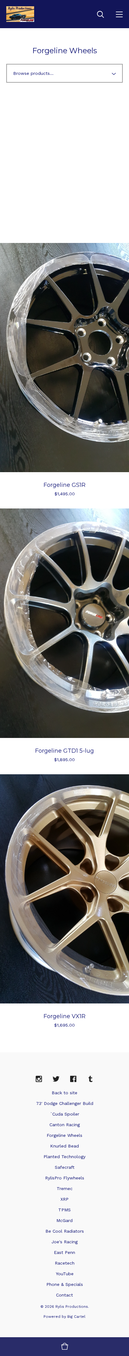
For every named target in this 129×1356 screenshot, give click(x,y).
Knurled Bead (64, 1145)
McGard (64, 1220)
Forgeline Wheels (64, 1135)
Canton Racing (64, 1124)
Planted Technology (64, 1156)
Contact (64, 1294)
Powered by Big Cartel (64, 1316)
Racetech (65, 1263)
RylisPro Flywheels (64, 1177)
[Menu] (119, 14)
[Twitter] (56, 1079)
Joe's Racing (64, 1241)
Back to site (64, 1092)
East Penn (64, 1252)
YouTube (65, 1273)
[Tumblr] (90, 1079)
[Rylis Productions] (20, 14)
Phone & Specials (64, 1284)
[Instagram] (39, 1079)
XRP (64, 1199)
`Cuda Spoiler (64, 1113)
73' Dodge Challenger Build (64, 1103)
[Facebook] (73, 1079)
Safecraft (65, 1167)
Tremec (65, 1188)
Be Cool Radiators (64, 1231)
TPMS (64, 1209)
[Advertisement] (64, 159)
